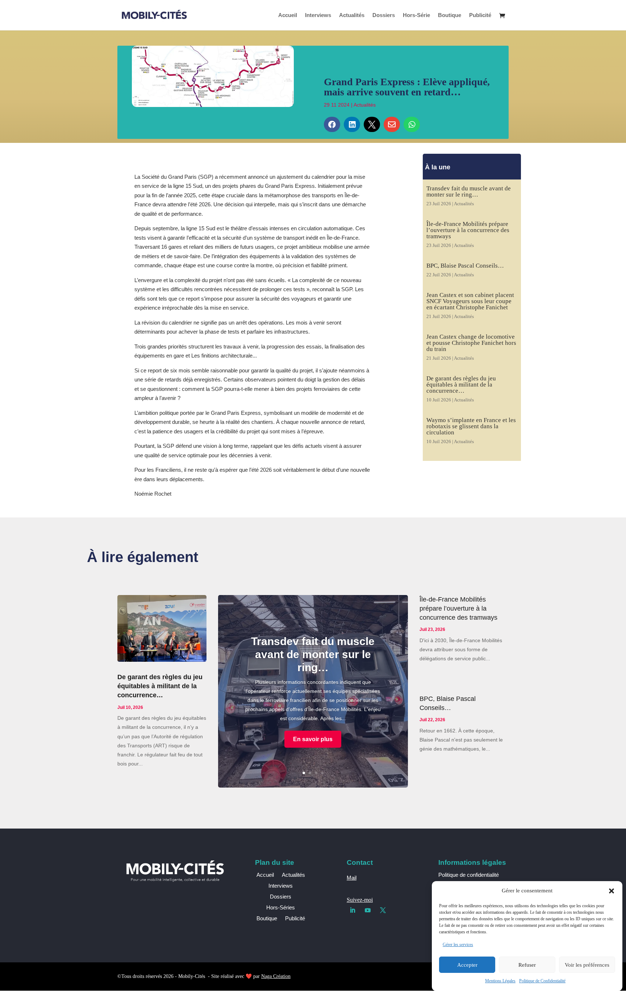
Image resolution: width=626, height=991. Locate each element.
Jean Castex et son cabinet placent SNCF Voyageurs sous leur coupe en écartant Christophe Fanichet (470, 301)
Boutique (449, 15)
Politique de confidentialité (468, 875)
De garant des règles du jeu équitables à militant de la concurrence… (461, 384)
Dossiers (383, 15)
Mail (351, 878)
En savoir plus (313, 739)
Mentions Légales (500, 980)
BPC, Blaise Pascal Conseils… (465, 265)
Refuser (527, 965)
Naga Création (276, 976)
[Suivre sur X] (383, 910)
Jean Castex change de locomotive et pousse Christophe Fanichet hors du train (471, 342)
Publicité (480, 15)
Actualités (351, 15)
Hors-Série (416, 15)
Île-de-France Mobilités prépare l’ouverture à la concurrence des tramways (467, 230)
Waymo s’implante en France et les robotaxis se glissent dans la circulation (471, 426)
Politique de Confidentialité (542, 980)
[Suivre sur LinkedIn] (352, 910)
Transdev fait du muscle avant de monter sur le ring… (468, 191)
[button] (611, 891)
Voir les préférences (587, 965)
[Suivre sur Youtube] (367, 910)
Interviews (318, 15)
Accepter (467, 965)
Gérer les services (458, 944)
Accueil (287, 15)
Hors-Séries (280, 908)
